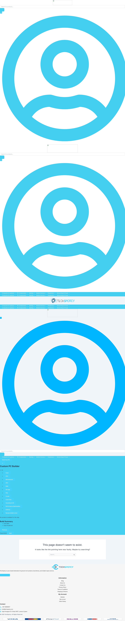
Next (10, 533)
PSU (7, 493)
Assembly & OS (10, 503)
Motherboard (9, 479)
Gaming (31, 293)
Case (7, 473)
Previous (4, 530)
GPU (7, 483)
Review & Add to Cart (11, 513)
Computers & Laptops (8, 293)
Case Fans (8, 499)
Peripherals (51, 293)
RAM (7, 486)
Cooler (7, 496)
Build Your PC (6, 460)
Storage (8, 489)
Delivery (8, 509)
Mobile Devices (40, 293)
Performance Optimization (13, 506)
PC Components (21, 293)
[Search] (2, 9)
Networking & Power (62, 293)
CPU (7, 476)
